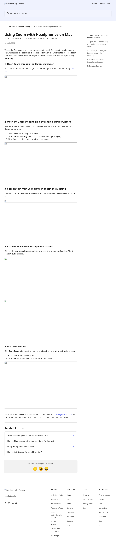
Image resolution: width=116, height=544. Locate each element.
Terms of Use (88, 499)
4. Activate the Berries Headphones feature (95, 60)
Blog (100, 521)
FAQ (68, 525)
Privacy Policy (88, 504)
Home (94, 3)
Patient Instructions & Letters (56, 514)
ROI (100, 525)
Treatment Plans (57, 508)
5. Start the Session (94, 66)
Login (69, 499)
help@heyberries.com (62, 414)
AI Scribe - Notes (57, 495)
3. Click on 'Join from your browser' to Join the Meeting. (96, 53)
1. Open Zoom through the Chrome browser (97, 36)
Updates (70, 521)
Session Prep (55, 499)
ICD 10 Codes (56, 504)
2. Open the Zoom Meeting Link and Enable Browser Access (97, 44)
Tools (101, 504)
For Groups (55, 535)
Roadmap (70, 517)
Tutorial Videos (104, 495)
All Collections (10, 26)
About (69, 504)
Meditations (103, 512)
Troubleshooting (24, 26)
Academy (102, 517)
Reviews (70, 508)
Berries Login (105, 3)
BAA (84, 508)
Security (86, 495)
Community (71, 512)
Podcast (102, 499)
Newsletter (103, 508)
